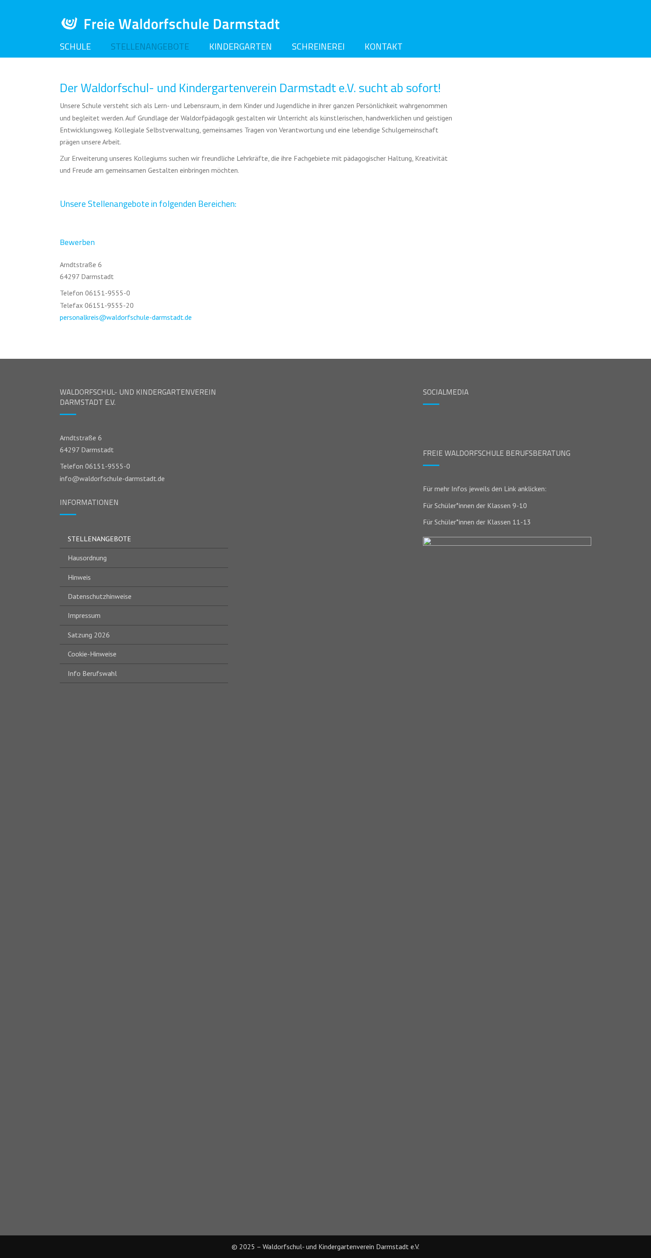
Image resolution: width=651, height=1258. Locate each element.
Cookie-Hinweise (92, 653)
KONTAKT (383, 46)
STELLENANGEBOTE (150, 46)
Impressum (84, 615)
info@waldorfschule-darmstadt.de (112, 478)
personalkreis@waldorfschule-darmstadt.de (126, 317)
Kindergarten (240, 46)
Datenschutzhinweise (100, 596)
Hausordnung (87, 557)
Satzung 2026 (89, 634)
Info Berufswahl (92, 673)
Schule (75, 46)
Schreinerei (318, 46)
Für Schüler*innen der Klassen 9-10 (475, 505)
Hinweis (79, 577)
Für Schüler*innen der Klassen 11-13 (477, 521)
